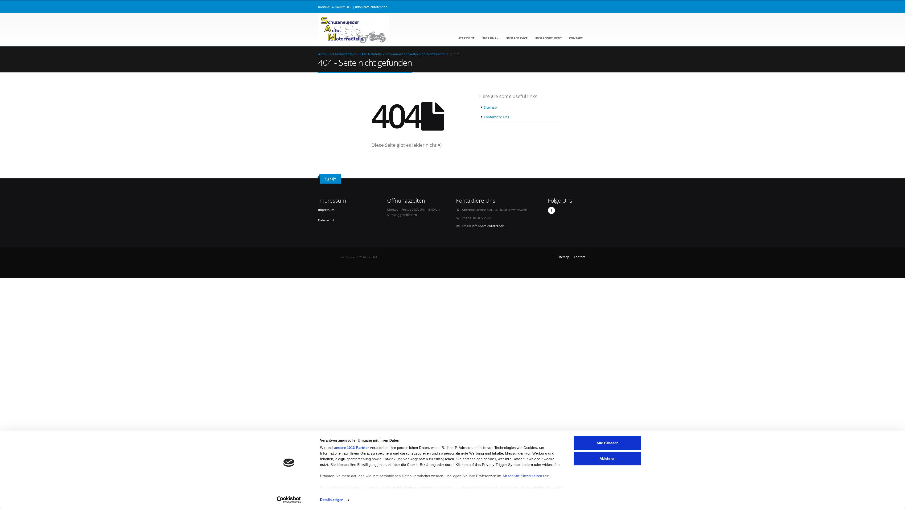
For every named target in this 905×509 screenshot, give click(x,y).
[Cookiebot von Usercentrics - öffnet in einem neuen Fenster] (288, 499)
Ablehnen (607, 458)
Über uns (489, 38)
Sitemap (490, 107)
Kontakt (576, 38)
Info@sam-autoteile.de (371, 7)
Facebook (551, 210)
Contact (579, 257)
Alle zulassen (607, 443)
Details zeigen (331, 500)
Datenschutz (327, 220)
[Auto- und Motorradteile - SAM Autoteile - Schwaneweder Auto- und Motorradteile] (353, 29)
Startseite (466, 38)
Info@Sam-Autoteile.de (488, 226)
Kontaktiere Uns (496, 117)
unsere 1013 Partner (351, 448)
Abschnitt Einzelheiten (522, 476)
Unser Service (517, 38)
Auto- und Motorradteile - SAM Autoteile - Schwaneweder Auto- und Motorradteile (383, 54)
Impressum (326, 210)
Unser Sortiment (548, 38)
